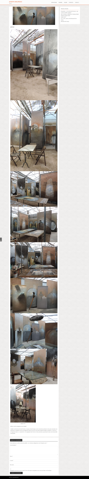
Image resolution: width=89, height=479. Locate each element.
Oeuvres (60, 2)
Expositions (54, 2)
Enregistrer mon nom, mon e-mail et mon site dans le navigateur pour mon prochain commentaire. (31, 470)
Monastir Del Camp (65, 21)
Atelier (65, 2)
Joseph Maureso (15, 2)
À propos (71, 2)
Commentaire (13, 445)
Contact (77, 2)
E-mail (11, 460)
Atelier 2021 (63, 17)
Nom (11, 456)
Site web (12, 464)
